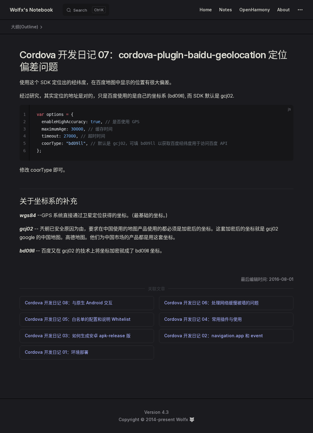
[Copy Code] (284, 115)
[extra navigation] (300, 10)
